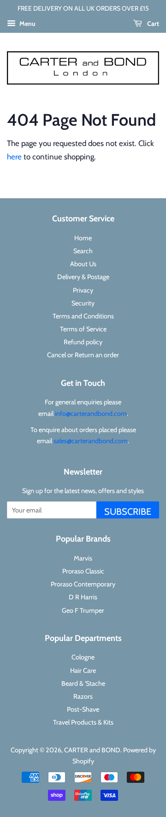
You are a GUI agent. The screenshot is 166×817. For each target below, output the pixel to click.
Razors (83, 696)
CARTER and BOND (92, 750)
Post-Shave (83, 709)
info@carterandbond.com (91, 413)
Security (83, 303)
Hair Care (83, 670)
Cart (152, 23)
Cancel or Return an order (83, 355)
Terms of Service (83, 329)
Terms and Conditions (83, 316)
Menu (27, 23)
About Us (83, 264)
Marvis (83, 558)
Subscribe (127, 511)
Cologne (83, 657)
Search (83, 251)
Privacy (83, 290)
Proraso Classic (83, 571)
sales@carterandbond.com (90, 441)
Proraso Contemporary (83, 584)
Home (83, 238)
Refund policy (83, 342)
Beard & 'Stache (83, 683)
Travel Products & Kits (83, 722)
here (14, 156)
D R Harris (83, 597)
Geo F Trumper (83, 610)
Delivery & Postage (83, 277)
